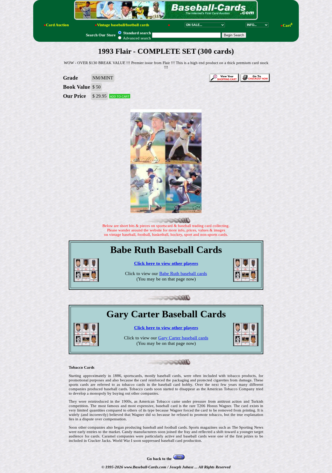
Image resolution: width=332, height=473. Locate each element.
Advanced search (136, 38)
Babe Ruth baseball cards (183, 273)
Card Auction (57, 25)
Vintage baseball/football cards (123, 25)
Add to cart (119, 96)
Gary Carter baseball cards (183, 337)
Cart (287, 25)
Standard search (136, 33)
